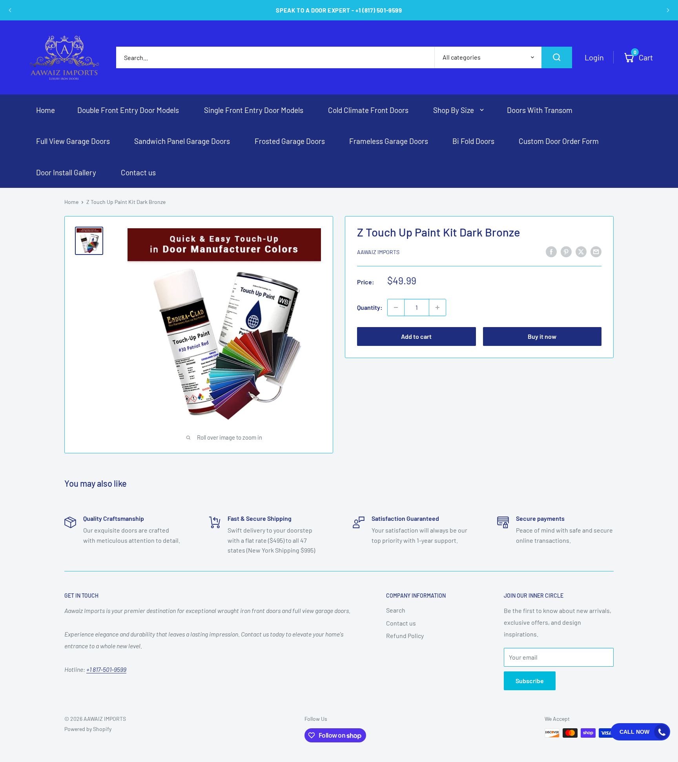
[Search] (556, 57)
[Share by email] (596, 251)
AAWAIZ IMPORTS (378, 252)
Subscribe (530, 680)
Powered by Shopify (87, 729)
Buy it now (542, 336)
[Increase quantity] (437, 307)
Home (71, 201)
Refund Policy (405, 635)
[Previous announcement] (10, 10)
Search (395, 610)
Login (594, 57)
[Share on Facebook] (551, 251)
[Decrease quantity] (396, 307)
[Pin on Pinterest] (566, 251)
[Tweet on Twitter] (581, 251)
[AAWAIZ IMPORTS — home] (64, 57)
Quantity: (370, 307)
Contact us (401, 623)
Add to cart (416, 336)
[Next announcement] (668, 10)
